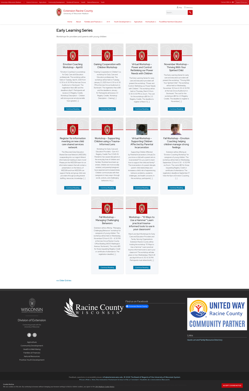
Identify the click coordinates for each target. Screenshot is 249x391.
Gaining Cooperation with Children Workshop (107, 66)
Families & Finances (32, 353)
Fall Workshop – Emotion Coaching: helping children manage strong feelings (176, 143)
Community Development (32, 345)
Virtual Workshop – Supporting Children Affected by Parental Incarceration (142, 143)
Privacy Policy (85, 380)
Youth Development (122, 22)
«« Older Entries (63, 280)
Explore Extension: (32, 2)
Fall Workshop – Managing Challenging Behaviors (107, 220)
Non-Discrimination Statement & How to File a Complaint (115, 380)
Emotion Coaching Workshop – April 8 (73, 66)
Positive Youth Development (31, 360)
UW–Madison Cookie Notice (104, 387)
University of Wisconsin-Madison (11, 2)
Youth (102, 2)
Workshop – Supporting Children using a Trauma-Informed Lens (107, 141)
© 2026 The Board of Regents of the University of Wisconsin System (152, 377)
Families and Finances (92, 22)
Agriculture (138, 22)
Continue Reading (72, 109)
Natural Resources (32, 356)
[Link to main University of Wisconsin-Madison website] (32, 312)
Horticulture (150, 22)
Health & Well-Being (31, 349)
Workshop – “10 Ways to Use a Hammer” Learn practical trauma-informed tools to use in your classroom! (142, 223)
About (78, 22)
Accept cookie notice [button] (232, 386)
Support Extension (241, 2)
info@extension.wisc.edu (113, 377)
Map (180, 8)
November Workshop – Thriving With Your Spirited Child (176, 67)
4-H (108, 22)
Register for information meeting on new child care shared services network (73, 143)
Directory (189, 8)
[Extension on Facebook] (29, 336)
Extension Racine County (78, 10)
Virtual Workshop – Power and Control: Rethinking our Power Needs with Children (142, 69)
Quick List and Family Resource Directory (204, 340)
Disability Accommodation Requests (155, 380)
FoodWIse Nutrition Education (170, 22)
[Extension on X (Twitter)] (35, 336)
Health (83, 2)
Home (69, 22)
